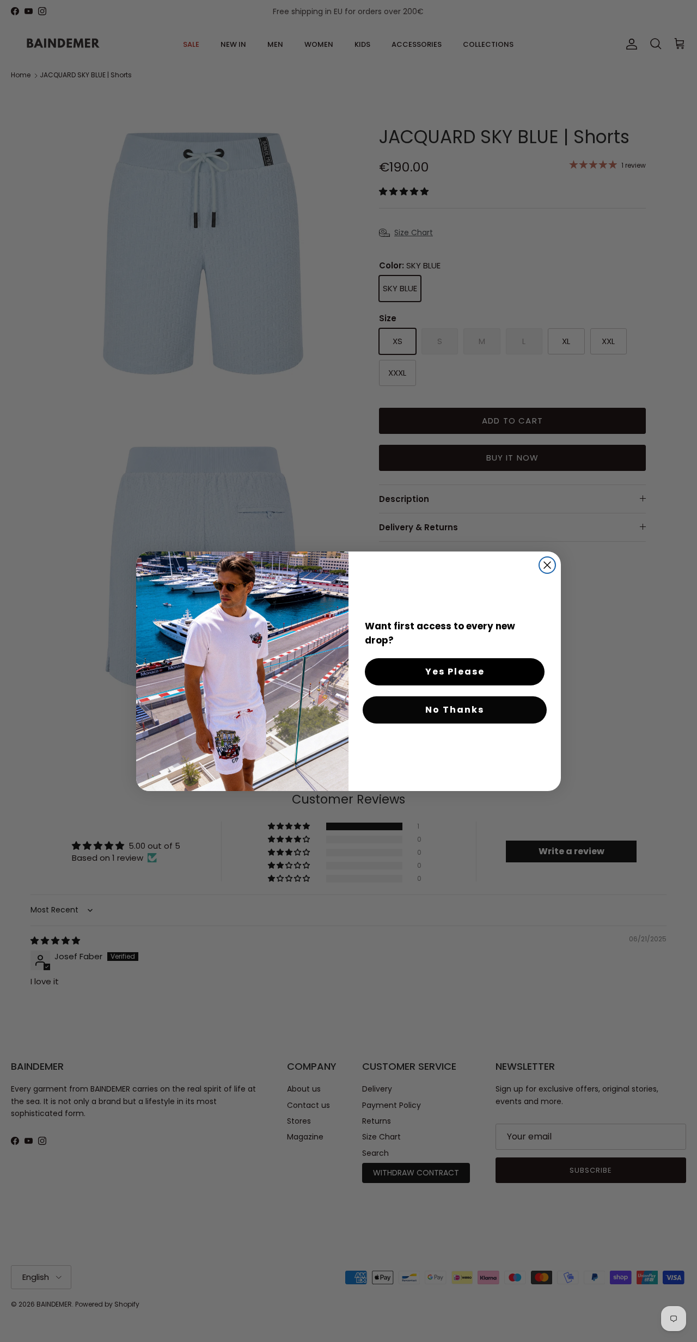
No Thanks (454, 709)
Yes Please (455, 671)
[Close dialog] (547, 565)
